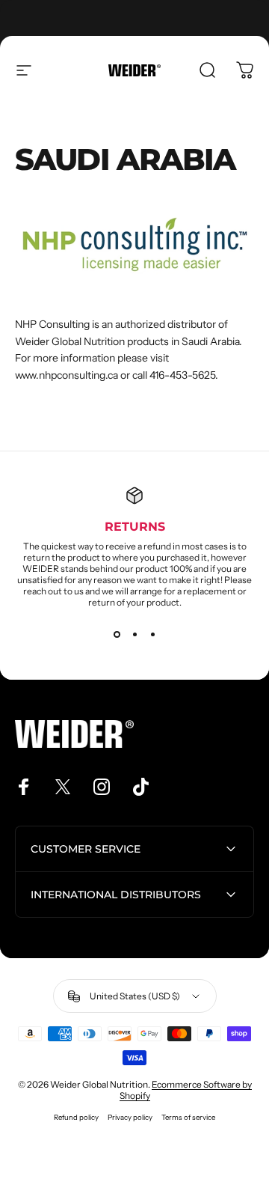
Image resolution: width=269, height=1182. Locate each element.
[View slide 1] (117, 635)
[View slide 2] (134, 635)
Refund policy (76, 1117)
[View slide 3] (152, 635)
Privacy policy (130, 1117)
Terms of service (188, 1117)
